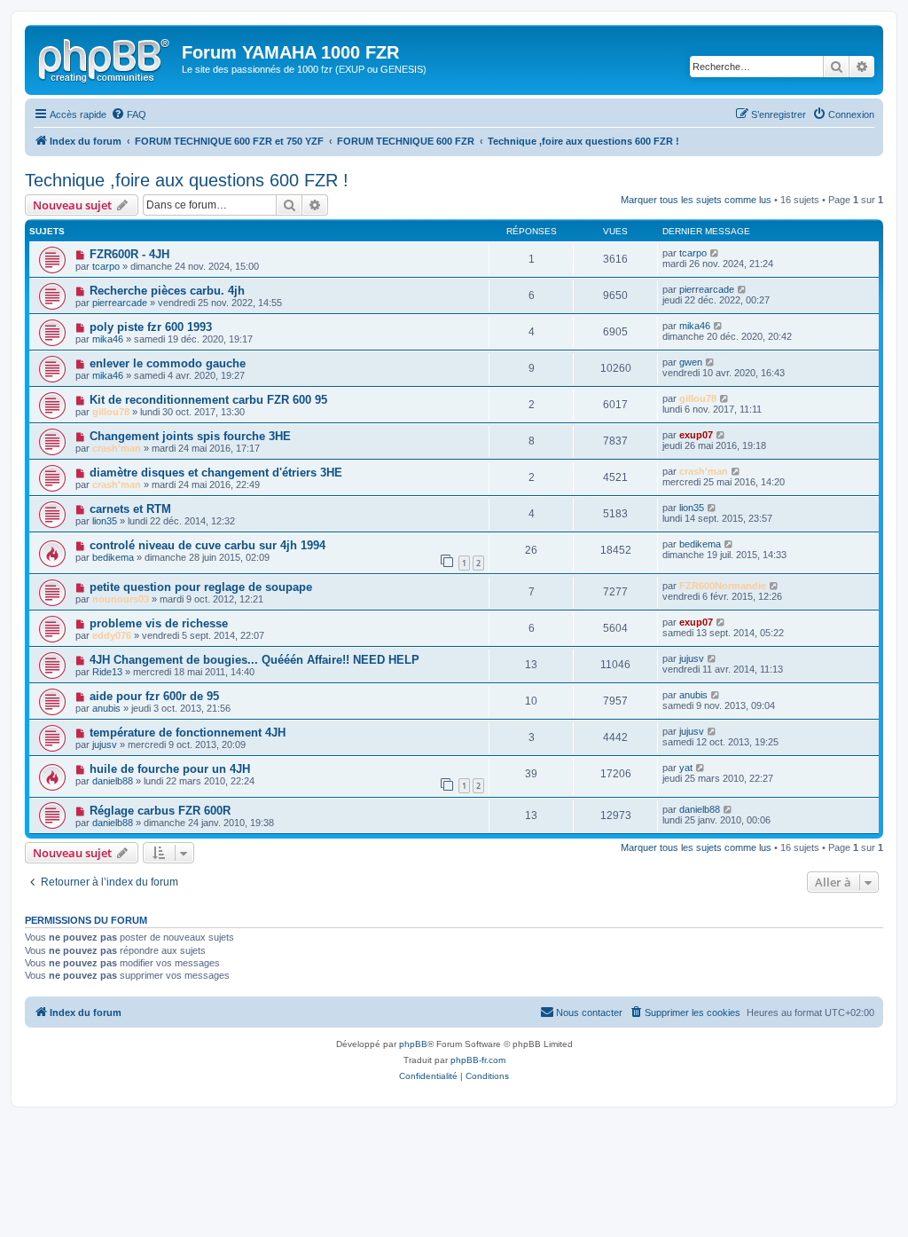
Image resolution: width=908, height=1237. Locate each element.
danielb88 (112, 781)
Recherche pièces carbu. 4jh (167, 290)
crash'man (116, 448)
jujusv (691, 658)
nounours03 (120, 599)
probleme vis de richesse (159, 623)
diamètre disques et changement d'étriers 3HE (216, 472)
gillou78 (110, 411)
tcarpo (106, 266)
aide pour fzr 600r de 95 (154, 696)
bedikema (113, 557)
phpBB (413, 1044)
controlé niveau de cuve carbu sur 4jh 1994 (207, 545)
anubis (106, 708)
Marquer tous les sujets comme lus (696, 199)
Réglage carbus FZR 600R (160, 810)
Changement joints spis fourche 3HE (190, 436)
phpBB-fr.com (477, 1060)
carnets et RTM (130, 509)
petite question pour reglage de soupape (201, 587)
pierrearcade (119, 302)
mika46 (107, 339)
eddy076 (111, 635)
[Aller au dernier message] (715, 253)
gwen (690, 362)
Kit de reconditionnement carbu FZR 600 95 (208, 399)
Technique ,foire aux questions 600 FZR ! (186, 180)
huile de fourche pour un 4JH (170, 769)
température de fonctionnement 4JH (188, 732)
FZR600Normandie (722, 585)
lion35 (104, 521)
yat (686, 767)
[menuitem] (128, 114)
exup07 (696, 434)
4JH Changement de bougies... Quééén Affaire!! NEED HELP (254, 659)
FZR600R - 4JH (129, 254)
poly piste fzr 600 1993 (151, 327)
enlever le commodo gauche (168, 363)
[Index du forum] (105, 57)
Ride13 (107, 671)
